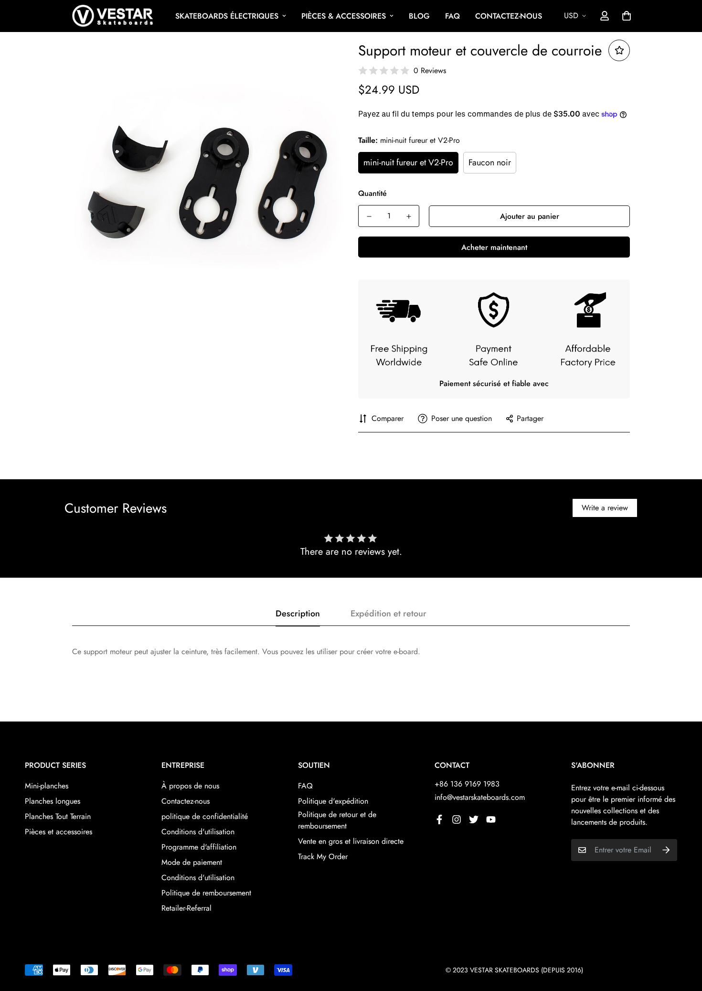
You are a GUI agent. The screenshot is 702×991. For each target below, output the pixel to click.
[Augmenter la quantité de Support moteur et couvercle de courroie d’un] (408, 216)
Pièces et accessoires (58, 831)
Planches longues (52, 801)
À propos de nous (190, 785)
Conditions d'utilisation (197, 831)
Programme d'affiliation (198, 846)
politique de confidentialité (204, 816)
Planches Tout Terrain (58, 816)
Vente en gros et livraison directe (351, 841)
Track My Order (323, 856)
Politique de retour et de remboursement (337, 820)
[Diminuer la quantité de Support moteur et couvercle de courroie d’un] (369, 216)
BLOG (419, 16)
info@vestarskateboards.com (480, 797)
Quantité (372, 193)
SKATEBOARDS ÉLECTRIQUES (226, 16)
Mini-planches (46, 785)
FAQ (452, 16)
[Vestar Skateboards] (112, 16)
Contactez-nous (185, 801)
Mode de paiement (191, 862)
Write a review (605, 507)
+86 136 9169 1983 (467, 783)
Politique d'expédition (333, 801)
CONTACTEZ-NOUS (508, 16)
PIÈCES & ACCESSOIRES (343, 16)
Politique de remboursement (206, 892)
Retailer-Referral (186, 908)
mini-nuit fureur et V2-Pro (408, 162)
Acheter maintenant (494, 247)
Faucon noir (489, 162)
